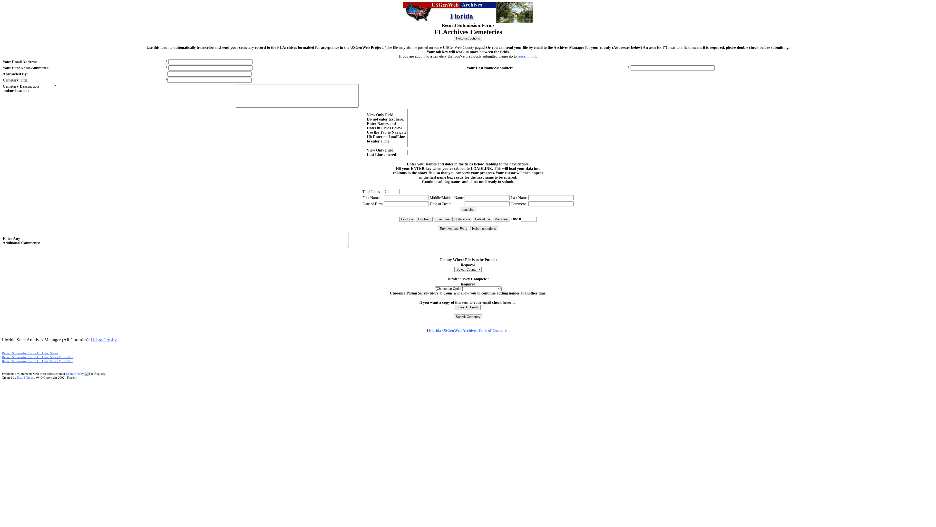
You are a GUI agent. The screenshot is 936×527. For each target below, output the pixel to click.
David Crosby (26, 377)
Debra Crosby (104, 339)
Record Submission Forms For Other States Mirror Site (37, 357)
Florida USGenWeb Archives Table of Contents (468, 330)
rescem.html (527, 56)
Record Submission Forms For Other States (30, 353)
